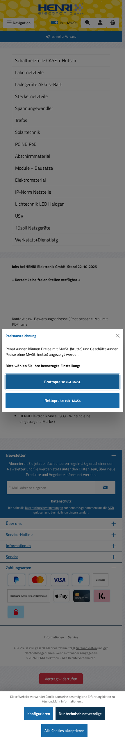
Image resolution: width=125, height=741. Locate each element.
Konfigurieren (38, 714)
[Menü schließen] (118, 336)
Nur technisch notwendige (80, 714)
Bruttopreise (62, 382)
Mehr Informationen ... (68, 701)
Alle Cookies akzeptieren (64, 730)
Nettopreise (62, 400)
